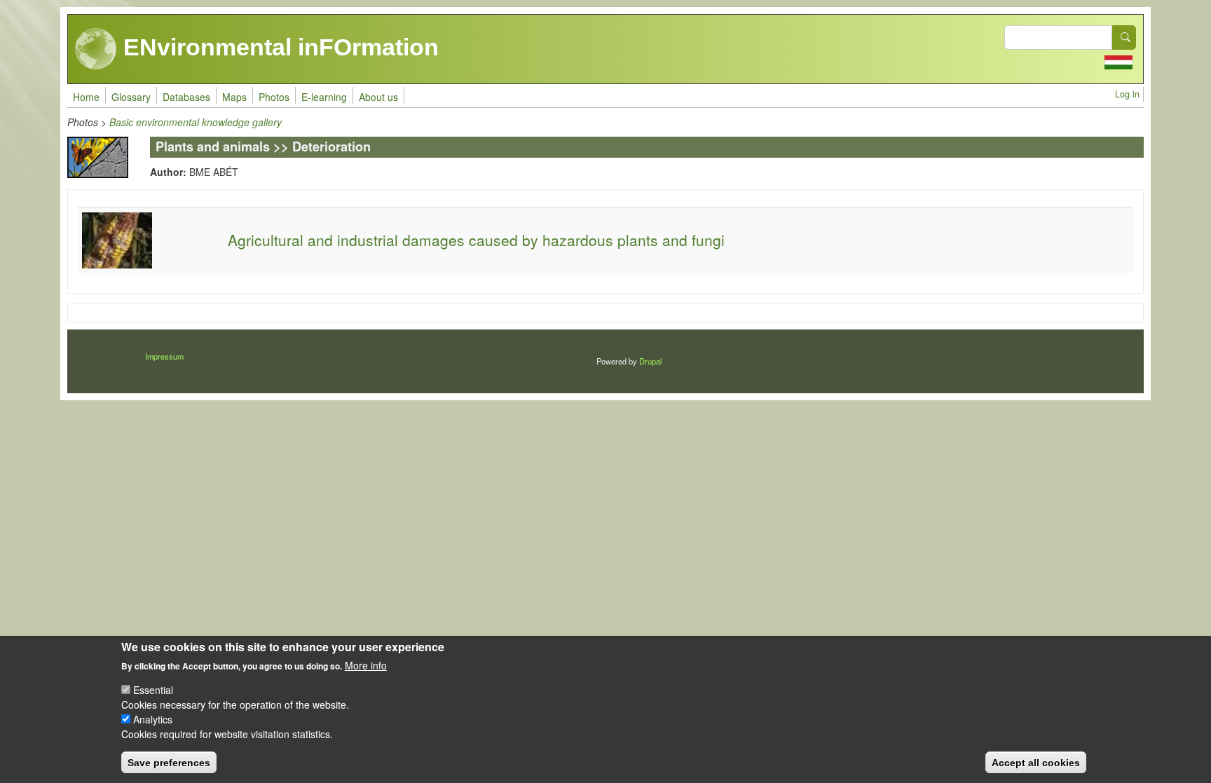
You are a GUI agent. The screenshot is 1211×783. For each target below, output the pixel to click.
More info (366, 665)
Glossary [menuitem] (131, 97)
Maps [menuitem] (234, 97)
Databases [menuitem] (186, 97)
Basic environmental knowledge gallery (195, 122)
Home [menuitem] (86, 97)
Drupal (650, 361)
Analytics (152, 719)
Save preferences (169, 762)
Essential (153, 690)
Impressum (164, 356)
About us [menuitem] (378, 97)
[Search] (1124, 37)
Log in (1127, 94)
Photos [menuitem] (274, 97)
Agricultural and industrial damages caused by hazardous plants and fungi (476, 239)
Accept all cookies (1036, 762)
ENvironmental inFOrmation (278, 47)
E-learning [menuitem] (324, 97)
